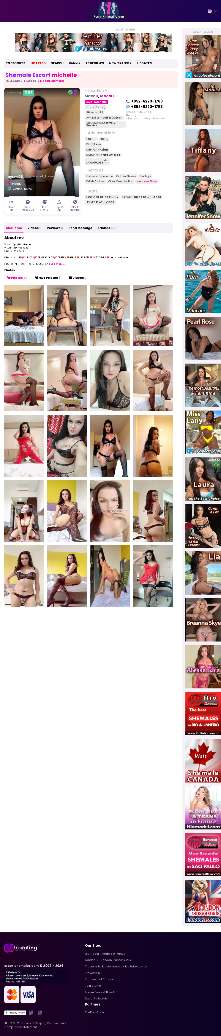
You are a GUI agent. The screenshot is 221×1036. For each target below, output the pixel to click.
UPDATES (144, 63)
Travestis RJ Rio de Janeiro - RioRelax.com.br (116, 966)
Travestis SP (93, 973)
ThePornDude (94, 1012)
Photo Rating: (19, 92)
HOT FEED (38, 63)
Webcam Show (147, 181)
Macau (31, 81)
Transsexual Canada (99, 979)
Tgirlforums (93, 986)
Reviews (55, 228)
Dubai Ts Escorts (96, 998)
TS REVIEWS (94, 63)
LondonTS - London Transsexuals (108, 960)
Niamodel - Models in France (105, 954)
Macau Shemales (52, 81)
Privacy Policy (17, 1012)
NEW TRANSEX (120, 63)
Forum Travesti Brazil (99, 992)
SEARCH (57, 63)
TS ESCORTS (15, 63)
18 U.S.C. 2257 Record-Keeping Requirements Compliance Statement (35, 1025)
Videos (74, 63)
